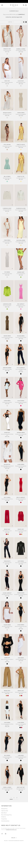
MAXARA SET (7, 464)
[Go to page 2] (16, 797)
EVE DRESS (7, 272)
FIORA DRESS (7, 240)
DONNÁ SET (7, 432)
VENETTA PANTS (21, 144)
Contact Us (3, 816)
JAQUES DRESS (7, 624)
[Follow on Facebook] (2, 833)
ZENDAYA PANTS (7, 112)
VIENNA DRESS (20, 112)
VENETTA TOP (20, 176)
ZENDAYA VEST (7, 48)
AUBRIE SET (7, 657)
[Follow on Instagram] (5, 833)
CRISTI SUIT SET (21, 787)
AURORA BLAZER (7, 304)
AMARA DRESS (7, 335)
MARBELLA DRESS (20, 48)
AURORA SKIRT (20, 272)
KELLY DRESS (7, 497)
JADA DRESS (21, 657)
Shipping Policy (4, 808)
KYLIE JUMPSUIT (21, 367)
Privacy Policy (4, 818)
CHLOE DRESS (20, 400)
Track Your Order (4, 810)
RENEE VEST (21, 529)
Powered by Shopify (18, 840)
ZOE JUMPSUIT (20, 304)
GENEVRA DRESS (7, 367)
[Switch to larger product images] (23, 22)
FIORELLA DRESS (7, 787)
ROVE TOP (7, 80)
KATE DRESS (21, 561)
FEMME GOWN (20, 592)
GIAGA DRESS (21, 624)
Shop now (21, 1)
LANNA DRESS (20, 464)
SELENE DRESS (20, 335)
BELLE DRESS (7, 176)
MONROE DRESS (21, 432)
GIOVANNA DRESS (21, 240)
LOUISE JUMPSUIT (7, 592)
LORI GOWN (21, 755)
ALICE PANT (21, 80)
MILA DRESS (7, 755)
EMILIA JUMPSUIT (21, 497)
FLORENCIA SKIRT (7, 208)
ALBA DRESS (7, 722)
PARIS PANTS (7, 561)
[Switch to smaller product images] (26, 22)
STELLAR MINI (7, 144)
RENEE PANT (7, 529)
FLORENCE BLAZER (20, 208)
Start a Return (4, 812)
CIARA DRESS (7, 400)
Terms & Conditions (5, 820)
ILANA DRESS (21, 722)
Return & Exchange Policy (6, 814)
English (13, 837)
